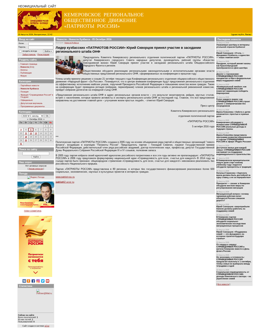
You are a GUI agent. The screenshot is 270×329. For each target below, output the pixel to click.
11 (26, 133)
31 (21, 144)
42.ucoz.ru (65, 182)
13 (36, 133)
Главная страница (28, 64)
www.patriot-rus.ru (65, 177)
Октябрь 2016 (35, 119)
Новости (24, 67)
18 (26, 137)
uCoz (47, 326)
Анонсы (24, 70)
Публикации (26, 73)
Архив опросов (36, 169)
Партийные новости (30, 85)
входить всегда (30, 51)
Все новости (223, 284)
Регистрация (43, 54)
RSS (32, 67)
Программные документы (33, 106)
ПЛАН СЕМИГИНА (32, 211)
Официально (27, 100)
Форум (23, 76)
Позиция (24, 92)
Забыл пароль (29, 54)
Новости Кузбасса (30, 88)
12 (31, 133)
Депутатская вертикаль (31, 103)
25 (26, 140)
